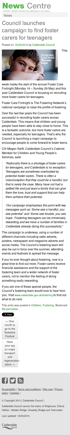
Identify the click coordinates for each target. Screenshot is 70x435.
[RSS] (21, 381)
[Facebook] (5, 381)
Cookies (14, 393)
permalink (12, 309)
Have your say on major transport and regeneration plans (11, 353)
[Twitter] (13, 381)
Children (36, 305)
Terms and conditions (29, 389)
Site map (48, 389)
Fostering (48, 305)
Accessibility (9, 389)
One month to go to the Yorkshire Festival (9, 328)
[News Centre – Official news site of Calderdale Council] (27, 7)
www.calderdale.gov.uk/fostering (34, 295)
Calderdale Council (43, 45)
